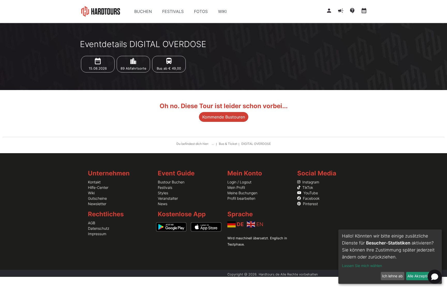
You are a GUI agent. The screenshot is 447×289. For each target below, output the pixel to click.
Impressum (97, 234)
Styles (163, 193)
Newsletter (97, 204)
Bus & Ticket (228, 144)
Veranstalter (168, 198)
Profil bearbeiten (241, 198)
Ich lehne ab (392, 276)
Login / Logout (239, 182)
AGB (91, 223)
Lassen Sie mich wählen (362, 265)
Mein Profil (236, 187)
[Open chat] (435, 277)
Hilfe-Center (98, 187)
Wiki (91, 193)
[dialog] (390, 256)
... (213, 144)
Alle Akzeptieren (421, 276)
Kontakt (94, 182)
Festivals (165, 187)
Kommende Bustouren (223, 117)
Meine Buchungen (242, 193)
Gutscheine (97, 198)
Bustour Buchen (171, 182)
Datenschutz (98, 228)
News (162, 204)
